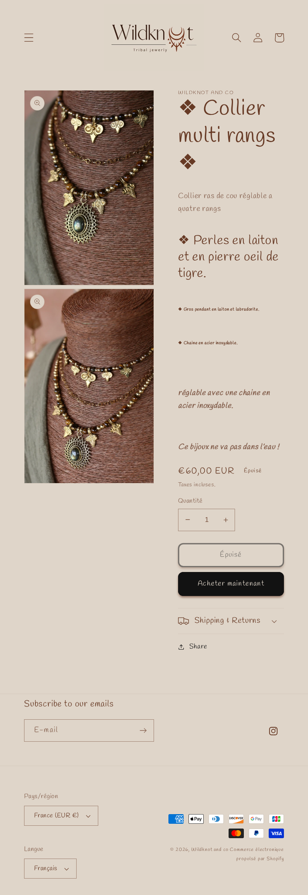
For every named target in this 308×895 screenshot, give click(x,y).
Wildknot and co (210, 850)
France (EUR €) (56, 815)
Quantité (190, 501)
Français (45, 868)
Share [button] (198, 646)
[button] (29, 37)
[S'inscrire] (143, 730)
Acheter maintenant (231, 583)
